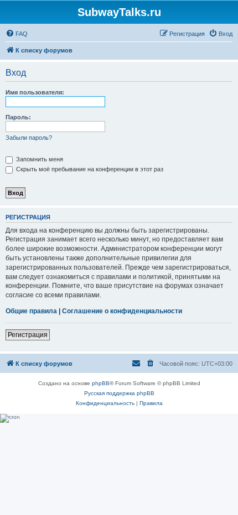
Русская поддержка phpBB (119, 393)
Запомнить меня (38, 159)
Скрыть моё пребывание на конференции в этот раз (88, 169)
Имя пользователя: (35, 92)
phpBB (101, 383)
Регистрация (28, 335)
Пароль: (18, 117)
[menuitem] (17, 33)
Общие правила (31, 311)
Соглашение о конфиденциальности (122, 311)
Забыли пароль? (29, 137)
